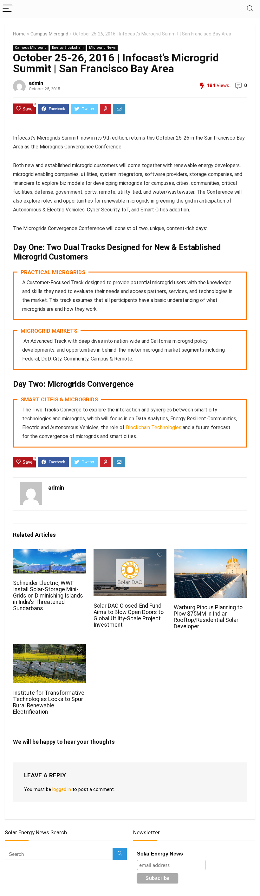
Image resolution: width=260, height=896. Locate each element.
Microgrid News (102, 48)
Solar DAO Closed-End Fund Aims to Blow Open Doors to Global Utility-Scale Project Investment (129, 615)
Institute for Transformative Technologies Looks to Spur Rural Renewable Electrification (48, 702)
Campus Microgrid (49, 34)
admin (36, 83)
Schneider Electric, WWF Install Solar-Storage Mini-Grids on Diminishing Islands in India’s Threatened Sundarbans (48, 595)
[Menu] (7, 8)
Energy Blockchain (68, 48)
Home (19, 34)
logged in (61, 789)
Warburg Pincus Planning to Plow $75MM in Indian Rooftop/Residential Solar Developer (208, 617)
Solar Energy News (160, 853)
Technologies (165, 427)
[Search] (250, 8)
